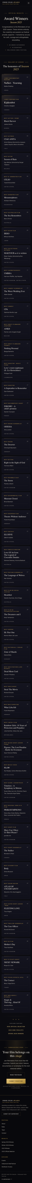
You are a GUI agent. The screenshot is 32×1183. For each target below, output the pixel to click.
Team (3, 1130)
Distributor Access (7, 1166)
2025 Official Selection (16, 1026)
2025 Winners (6, 1148)
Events (4, 1160)
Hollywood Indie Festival (9, 1163)
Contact (4, 1133)
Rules (3, 1127)
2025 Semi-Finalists (16, 1030)
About (3, 1123)
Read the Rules (16, 1075)
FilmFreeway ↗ (7, 1179)
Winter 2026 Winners (8, 1145)
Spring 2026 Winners (16, 1033)
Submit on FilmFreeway (11, 1114)
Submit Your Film (16, 1081)
